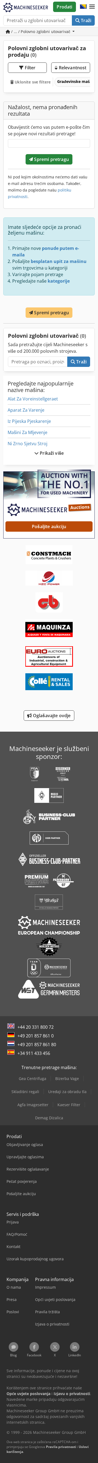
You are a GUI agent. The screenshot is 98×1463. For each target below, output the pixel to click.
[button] (92, 7)
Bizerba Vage (67, 1078)
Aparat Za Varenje (26, 410)
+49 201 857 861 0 (35, 1036)
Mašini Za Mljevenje (27, 432)
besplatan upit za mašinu (59, 261)
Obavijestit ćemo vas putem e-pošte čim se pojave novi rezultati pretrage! (49, 130)
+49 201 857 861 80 (36, 1045)
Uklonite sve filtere (32, 82)
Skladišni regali (25, 1091)
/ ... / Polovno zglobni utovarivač (40, 31)
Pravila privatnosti (61, 1446)
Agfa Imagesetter (32, 1104)
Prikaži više (51, 453)
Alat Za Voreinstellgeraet (33, 399)
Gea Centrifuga (32, 1078)
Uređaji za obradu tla (67, 1091)
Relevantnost (71, 68)
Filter (30, 68)
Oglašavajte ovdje (51, 716)
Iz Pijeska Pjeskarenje (29, 421)
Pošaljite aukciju (49, 526)
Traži (85, 20)
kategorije (59, 281)
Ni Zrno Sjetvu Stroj (27, 444)
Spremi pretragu (51, 159)
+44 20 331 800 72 (35, 1027)
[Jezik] (83, 7)
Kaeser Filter (68, 1104)
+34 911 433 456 (33, 1053)
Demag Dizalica (49, 1117)
